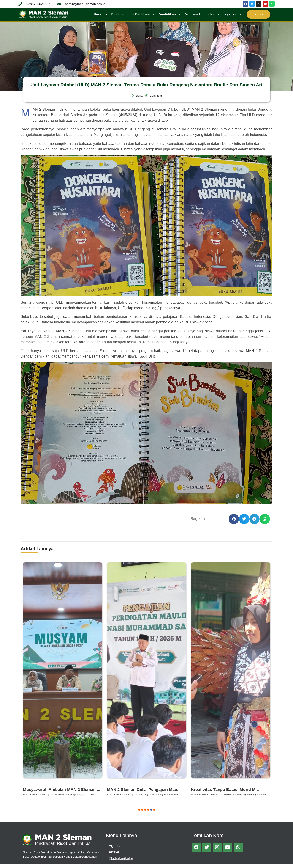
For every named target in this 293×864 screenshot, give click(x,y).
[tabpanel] (63, 680)
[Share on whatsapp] (265, 519)
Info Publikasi (139, 14)
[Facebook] (245, 4)
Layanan (230, 14)
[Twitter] (252, 4)
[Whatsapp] (272, 4)
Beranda (101, 14)
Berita (29, 784)
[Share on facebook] (234, 519)
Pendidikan (167, 14)
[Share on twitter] (244, 519)
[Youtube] (265, 4)
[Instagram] (258, 4)
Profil (115, 14)
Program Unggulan (199, 14)
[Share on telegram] (254, 519)
